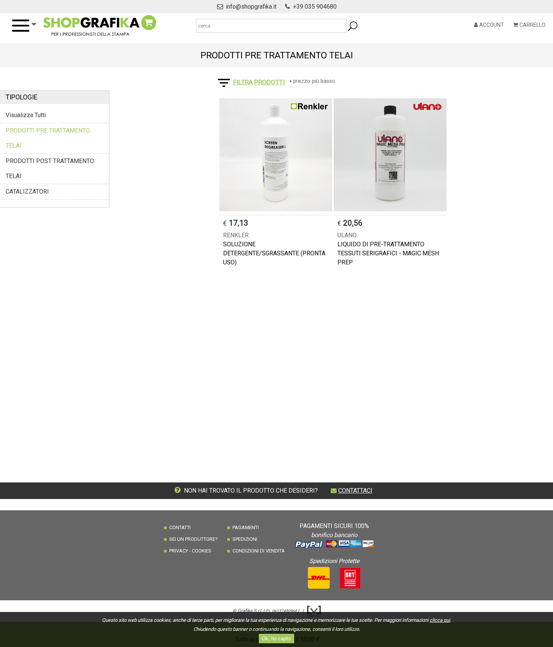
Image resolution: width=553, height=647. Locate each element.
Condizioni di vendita (258, 551)
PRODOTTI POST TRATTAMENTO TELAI (50, 168)
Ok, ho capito (276, 638)
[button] (23, 25)
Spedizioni (244, 539)
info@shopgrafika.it (251, 6)
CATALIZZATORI (27, 191)
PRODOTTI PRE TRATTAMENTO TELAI (48, 138)
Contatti (180, 527)
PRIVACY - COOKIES (190, 551)
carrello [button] (531, 25)
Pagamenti (245, 527)
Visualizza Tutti (26, 115)
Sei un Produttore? (193, 539)
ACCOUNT (491, 25)
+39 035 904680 (315, 6)
